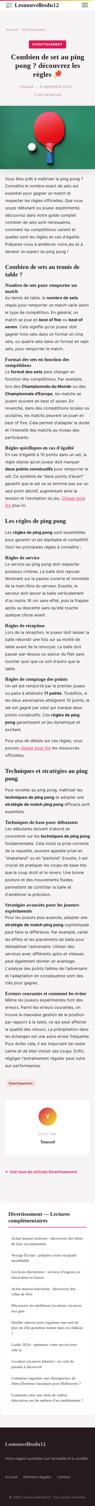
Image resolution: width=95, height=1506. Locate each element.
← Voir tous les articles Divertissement (41, 1171)
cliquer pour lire (36, 747)
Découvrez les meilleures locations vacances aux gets (46, 1308)
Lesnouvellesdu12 (32, 5)
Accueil (11, 30)
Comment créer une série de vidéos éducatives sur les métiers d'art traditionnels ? (47, 1397)
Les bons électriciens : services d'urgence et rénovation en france (45, 1274)
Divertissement (34, 30)
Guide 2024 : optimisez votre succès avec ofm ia (44, 1347)
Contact (63, 1477)
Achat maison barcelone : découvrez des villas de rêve (43, 1291)
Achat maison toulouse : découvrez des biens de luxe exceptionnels (47, 1241)
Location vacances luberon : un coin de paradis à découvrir (42, 1364)
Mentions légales (37, 1477)
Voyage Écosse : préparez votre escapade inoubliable (44, 1258)
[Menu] (85, 5)
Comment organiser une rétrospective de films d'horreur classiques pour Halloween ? (46, 1381)
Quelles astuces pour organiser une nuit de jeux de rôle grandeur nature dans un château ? (47, 1327)
